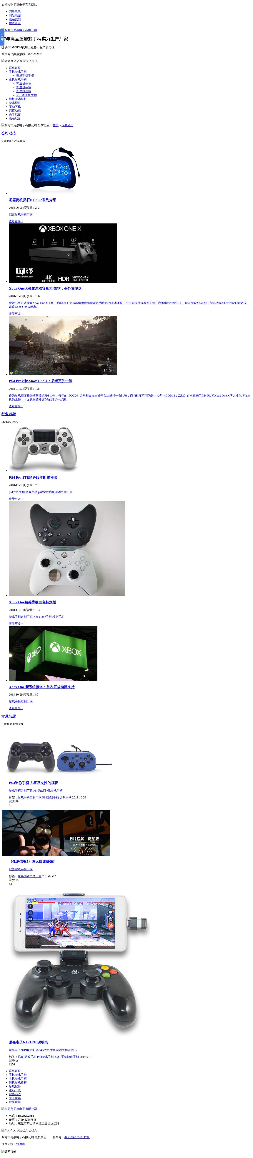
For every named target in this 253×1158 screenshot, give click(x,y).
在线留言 (15, 23)
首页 (56, 125)
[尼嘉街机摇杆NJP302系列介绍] (54, 193)
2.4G (57, 1056)
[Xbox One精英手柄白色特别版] (67, 595)
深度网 (20, 1144)
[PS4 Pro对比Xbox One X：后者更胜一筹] (63, 374)
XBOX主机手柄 (26, 95)
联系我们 (15, 19)
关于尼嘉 (15, 114)
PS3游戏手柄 (45, 1056)
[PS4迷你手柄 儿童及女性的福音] (56, 776)
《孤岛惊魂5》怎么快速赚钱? (32, 861)
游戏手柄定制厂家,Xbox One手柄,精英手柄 (36, 616)
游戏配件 (15, 102)
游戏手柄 (65, 797)
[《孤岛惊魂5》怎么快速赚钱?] (55, 854)
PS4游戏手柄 (50, 797)
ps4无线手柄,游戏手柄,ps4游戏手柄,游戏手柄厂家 (41, 492)
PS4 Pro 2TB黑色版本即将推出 (33, 477)
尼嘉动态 (15, 110)
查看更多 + (16, 221)
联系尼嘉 (15, 118)
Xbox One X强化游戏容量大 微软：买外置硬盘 (45, 288)
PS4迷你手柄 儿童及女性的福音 (33, 783)
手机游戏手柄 (18, 71)
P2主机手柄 (23, 83)
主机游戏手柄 (18, 79)
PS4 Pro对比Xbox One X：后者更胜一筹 (40, 381)
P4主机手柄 (23, 91)
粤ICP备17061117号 (77, 1137)
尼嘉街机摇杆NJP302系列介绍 (32, 200)
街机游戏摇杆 (18, 99)
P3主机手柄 (23, 87)
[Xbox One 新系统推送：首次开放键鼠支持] (53, 680)
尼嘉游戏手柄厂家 (21, 214)
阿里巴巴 (15, 11)
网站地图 (15, 15)
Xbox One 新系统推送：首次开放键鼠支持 (42, 687)
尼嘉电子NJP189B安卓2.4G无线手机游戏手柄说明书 (43, 1050)
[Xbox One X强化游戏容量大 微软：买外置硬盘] (63, 281)
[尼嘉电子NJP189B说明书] (75, 1035)
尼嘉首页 (15, 67)
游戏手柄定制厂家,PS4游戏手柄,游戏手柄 (36, 790)
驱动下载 (15, 106)
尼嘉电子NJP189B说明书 (28, 1042)
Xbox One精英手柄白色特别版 (32, 602)
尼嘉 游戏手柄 (27, 1056)
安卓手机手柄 (25, 75)
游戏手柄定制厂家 (21, 701)
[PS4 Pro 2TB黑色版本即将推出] (44, 470)
